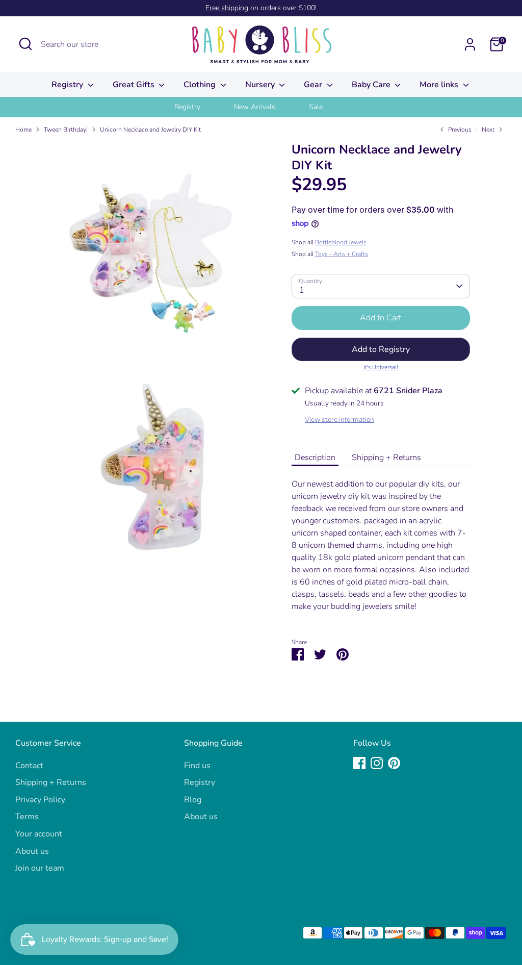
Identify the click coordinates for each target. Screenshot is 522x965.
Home (23, 129)
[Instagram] (377, 763)
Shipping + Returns (386, 457)
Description (315, 457)
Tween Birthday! (66, 129)
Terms (27, 816)
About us (32, 851)
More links (440, 84)
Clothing (201, 84)
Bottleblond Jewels (341, 242)
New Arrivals (254, 107)
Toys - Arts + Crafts (341, 254)
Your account (38, 834)
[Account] (470, 44)
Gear (314, 84)
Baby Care (372, 84)
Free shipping (226, 8)
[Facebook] (359, 763)
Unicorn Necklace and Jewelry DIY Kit (150, 129)
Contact (29, 765)
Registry (68, 84)
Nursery (261, 84)
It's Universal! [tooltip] (380, 367)
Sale (316, 107)
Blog (192, 799)
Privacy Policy (40, 799)
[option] (200, 107)
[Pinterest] (394, 763)
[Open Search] (25, 44)
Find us (197, 765)
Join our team (39, 868)
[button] (381, 349)
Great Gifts (134, 84)
